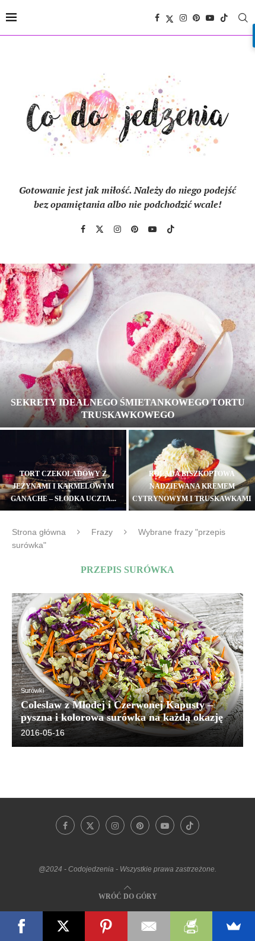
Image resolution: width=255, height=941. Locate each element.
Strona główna (39, 532)
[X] (64, 926)
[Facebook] (157, 18)
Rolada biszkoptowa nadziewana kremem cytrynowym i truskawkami (191, 486)
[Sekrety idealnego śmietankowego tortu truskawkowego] (127, 345)
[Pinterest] (196, 18)
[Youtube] (210, 18)
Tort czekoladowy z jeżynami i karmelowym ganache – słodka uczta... (63, 486)
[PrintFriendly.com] (191, 926)
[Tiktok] (224, 18)
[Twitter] (169, 18)
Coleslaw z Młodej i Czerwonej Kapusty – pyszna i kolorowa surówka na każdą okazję (122, 711)
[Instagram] (183, 18)
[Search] (243, 18)
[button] (16, 386)
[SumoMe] (233, 926)
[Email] (149, 926)
